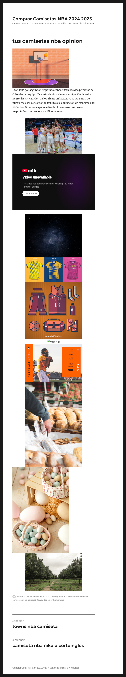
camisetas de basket (78, 596)
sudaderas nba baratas (52, 600)
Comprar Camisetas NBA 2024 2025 (52, 18)
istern (20, 596)
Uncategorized (57, 596)
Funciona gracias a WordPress (64, 668)
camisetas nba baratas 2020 (26, 600)
